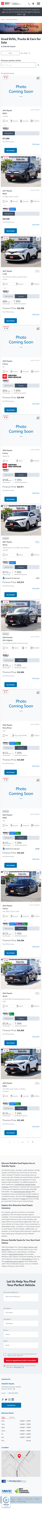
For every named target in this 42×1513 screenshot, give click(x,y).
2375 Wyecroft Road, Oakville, (11, 1388)
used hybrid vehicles (16, 1254)
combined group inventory (14, 1261)
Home (3, 19)
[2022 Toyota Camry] (21, 886)
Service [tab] (12, 1417)
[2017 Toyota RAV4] (21, 171)
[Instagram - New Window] (10, 1399)
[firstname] (8, 1308)
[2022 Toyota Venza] (21, 974)
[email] (6, 1341)
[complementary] (6, 1501)
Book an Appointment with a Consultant (21, 1360)
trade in (24, 1198)
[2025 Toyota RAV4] (21, 1064)
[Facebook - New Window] (3, 1399)
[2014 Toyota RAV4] (21, 91)
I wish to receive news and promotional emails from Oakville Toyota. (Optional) (22, 1354)
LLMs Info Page (21, 1501)
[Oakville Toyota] (12, 3)
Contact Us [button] (11, 1405)
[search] (38, 65)
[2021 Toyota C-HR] (21, 252)
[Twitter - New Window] (6, 1399)
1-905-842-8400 (13, 1393)
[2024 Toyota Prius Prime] (21, 706)
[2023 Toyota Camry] (21, 342)
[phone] (6, 1330)
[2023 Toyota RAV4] (21, 793)
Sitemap (19, 1499)
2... (23, 1142)
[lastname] (7, 1319)
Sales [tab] (3, 1417)
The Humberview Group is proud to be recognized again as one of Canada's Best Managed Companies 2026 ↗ (21, 11)
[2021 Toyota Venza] (21, 520)
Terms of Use (28, 1499)
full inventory (27, 1259)
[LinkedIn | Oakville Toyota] (13, 1399)
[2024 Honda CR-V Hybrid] (21, 616)
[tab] (9, 133)
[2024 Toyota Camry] (21, 431)
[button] (38, 3)
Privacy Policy (18, 1367)
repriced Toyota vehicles (22, 1191)
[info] (11, 1292)
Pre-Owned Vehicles (12, 19)
